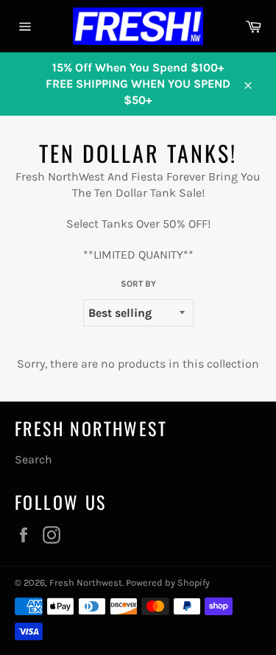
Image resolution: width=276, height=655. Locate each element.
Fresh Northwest (85, 582)
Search (33, 459)
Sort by (138, 284)
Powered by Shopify (168, 582)
